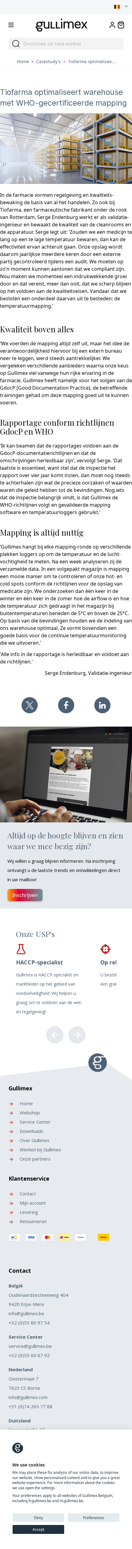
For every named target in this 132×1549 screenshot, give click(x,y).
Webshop (29, 1112)
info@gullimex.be (26, 1313)
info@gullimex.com (28, 1397)
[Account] (112, 25)
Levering (28, 1212)
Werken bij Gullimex (39, 1149)
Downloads (30, 1131)
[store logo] (62, 24)
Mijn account (32, 1203)
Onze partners (34, 1159)
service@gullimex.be (30, 1346)
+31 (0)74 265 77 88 (30, 1406)
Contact (27, 1193)
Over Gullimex (33, 1140)
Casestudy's (48, 61)
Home (23, 61)
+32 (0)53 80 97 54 (29, 1323)
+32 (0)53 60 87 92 (29, 1355)
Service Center (34, 1122)
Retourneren (32, 1221)
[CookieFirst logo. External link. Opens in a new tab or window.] (17, 1448)
